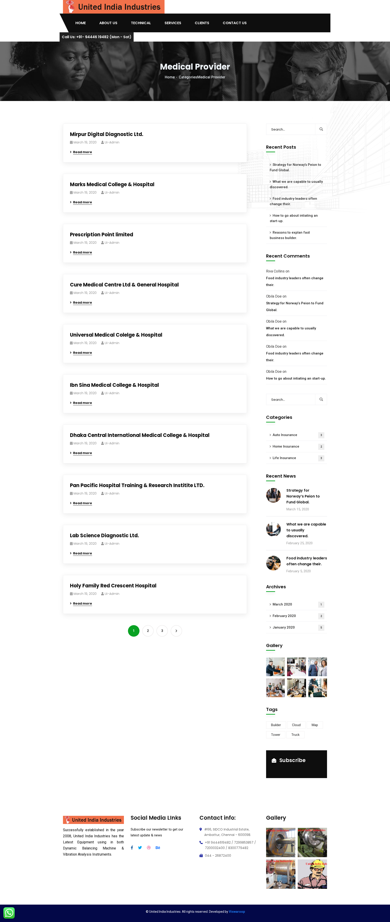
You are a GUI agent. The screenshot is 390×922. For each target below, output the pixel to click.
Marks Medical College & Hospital (112, 184)
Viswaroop (237, 911)
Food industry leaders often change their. (293, 201)
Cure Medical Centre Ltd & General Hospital (124, 284)
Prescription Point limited (101, 234)
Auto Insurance (297, 435)
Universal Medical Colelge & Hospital (116, 334)
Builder (276, 725)
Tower (275, 735)
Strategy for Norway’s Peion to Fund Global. (295, 167)
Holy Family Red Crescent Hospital (113, 585)
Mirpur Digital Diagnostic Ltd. (106, 134)
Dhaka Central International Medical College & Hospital (139, 435)
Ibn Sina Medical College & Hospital (114, 385)
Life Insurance (297, 458)
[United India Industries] (114, 7)
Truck (295, 735)
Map (315, 725)
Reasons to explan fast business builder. (290, 235)
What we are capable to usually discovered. (296, 184)
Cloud (296, 725)
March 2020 (297, 604)
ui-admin (112, 142)
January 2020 (297, 627)
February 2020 (297, 616)
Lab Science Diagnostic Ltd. (104, 535)
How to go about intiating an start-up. (294, 218)
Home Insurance (297, 446)
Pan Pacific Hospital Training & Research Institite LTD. (137, 485)
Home (170, 77)
